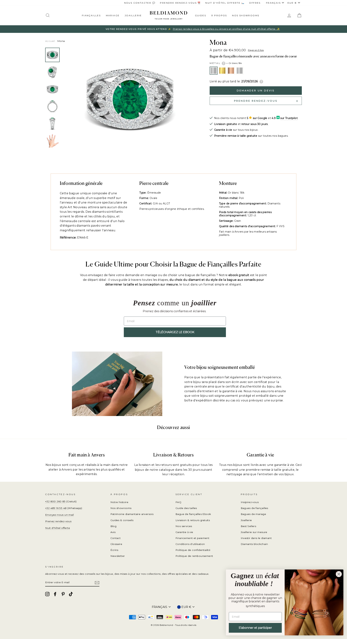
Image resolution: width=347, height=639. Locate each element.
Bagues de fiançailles (254, 508)
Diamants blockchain (254, 544)
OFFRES (254, 2)
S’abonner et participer (255, 627)
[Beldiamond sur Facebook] (55, 594)
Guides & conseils (122, 520)
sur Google (260, 118)
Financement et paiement (192, 538)
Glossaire (116, 544)
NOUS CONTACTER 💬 (139, 2)
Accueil (50, 41)
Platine (239, 70)
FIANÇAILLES (91, 15)
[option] (173, 29)
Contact (115, 538)
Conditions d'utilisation (190, 544)
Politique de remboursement (194, 555)
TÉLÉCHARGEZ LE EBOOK (175, 332)
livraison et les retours (155, 465)
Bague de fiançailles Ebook (193, 514)
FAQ (178, 502)
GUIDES (200, 15)
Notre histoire (119, 502)
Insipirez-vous (250, 502)
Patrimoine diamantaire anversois (132, 514)
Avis (113, 532)
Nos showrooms (245, 15)
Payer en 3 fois (256, 50)
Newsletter (117, 555)
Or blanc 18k (213, 70)
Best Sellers (248, 526)
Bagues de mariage (253, 514)
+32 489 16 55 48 (56, 508)
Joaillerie (133, 15)
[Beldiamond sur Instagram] (47, 594)
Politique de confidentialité (192, 550)
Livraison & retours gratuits (192, 520)
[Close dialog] (339, 574)
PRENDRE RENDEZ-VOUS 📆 (180, 2)
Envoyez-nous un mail (59, 514)
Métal (226, 63)
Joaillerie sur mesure (254, 532)
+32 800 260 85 (55, 501)
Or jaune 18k (222, 70)
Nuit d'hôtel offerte (57, 528)
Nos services (183, 526)
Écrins (114, 550)
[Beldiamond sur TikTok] (71, 594)
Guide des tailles (186, 508)
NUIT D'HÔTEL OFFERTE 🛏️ (225, 2)
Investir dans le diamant (256, 538)
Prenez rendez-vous (58, 521)
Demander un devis (256, 90)
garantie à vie (284, 465)
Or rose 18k (231, 70)
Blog (113, 526)
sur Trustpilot (289, 118)
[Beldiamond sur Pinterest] (63, 594)
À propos (219, 15)
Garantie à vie (184, 532)
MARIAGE (113, 15)
